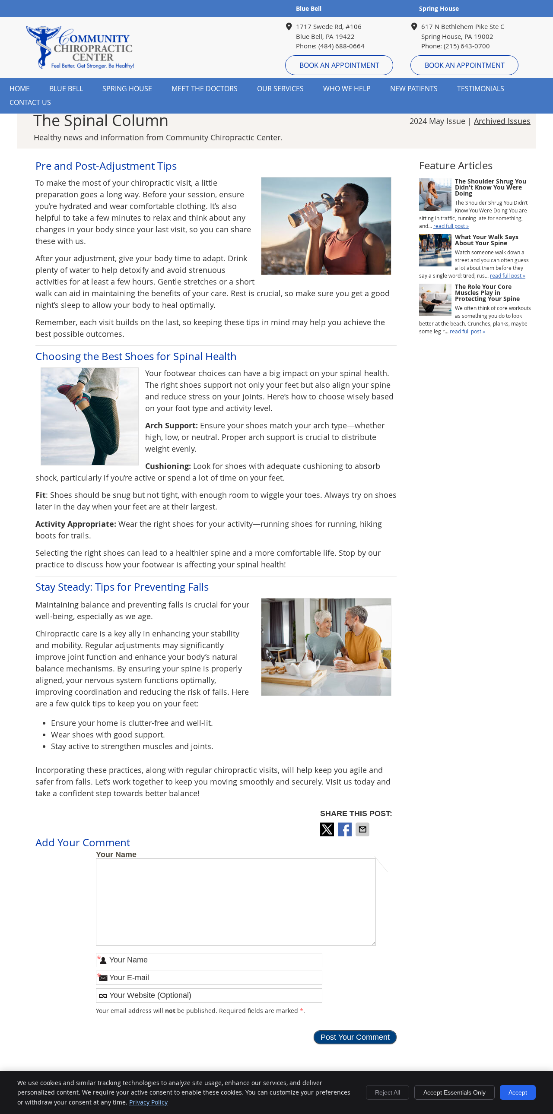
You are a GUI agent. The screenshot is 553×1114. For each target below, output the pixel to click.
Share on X (328, 829)
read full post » (451, 225)
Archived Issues (502, 121)
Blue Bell (308, 8)
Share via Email (363, 829)
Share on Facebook (345, 829)
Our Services (280, 88)
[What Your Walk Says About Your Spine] (435, 251)
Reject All (387, 1092)
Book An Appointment (339, 65)
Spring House (439, 8)
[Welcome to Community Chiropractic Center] (80, 66)
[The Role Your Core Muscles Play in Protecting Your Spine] (435, 301)
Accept (518, 1092)
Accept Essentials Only (454, 1092)
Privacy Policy (148, 1102)
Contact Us (30, 102)
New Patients (414, 88)
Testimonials (480, 88)
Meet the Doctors (205, 88)
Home (20, 88)
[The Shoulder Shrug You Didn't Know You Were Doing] (435, 195)
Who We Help (347, 88)
